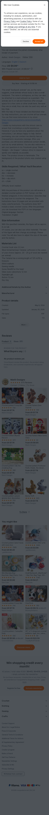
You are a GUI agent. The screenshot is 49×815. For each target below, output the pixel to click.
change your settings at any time (21, 27)
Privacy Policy (10, 21)
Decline (26, 41)
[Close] (45, 5)
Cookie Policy (26, 21)
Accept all (39, 41)
